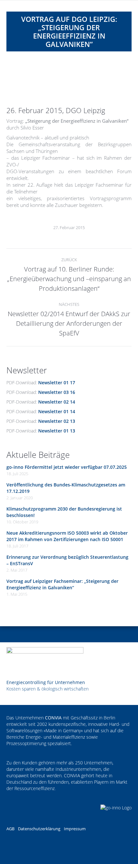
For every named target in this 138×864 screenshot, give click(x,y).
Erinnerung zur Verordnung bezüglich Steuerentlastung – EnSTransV (67, 560)
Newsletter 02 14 (56, 402)
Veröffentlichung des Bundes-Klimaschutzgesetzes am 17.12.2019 (65, 488)
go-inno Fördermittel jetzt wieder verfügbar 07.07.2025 (66, 467)
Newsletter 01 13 (56, 431)
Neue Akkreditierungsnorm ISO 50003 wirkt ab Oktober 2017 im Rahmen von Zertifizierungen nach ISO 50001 (67, 536)
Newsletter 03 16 (56, 392)
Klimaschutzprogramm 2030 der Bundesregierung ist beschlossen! (64, 512)
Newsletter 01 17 (56, 382)
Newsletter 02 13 (56, 421)
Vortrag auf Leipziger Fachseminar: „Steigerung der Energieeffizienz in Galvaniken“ (62, 584)
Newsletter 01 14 (56, 411)
